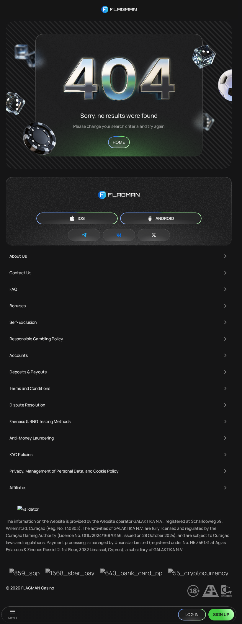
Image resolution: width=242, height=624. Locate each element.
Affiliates (17, 487)
